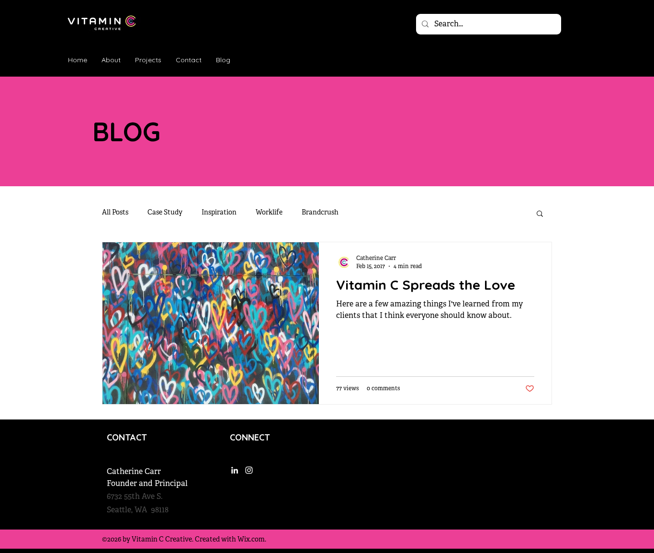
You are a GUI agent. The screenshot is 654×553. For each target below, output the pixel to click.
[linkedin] (530, 60)
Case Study (164, 213)
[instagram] (544, 60)
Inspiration (219, 213)
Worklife (269, 213)
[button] (539, 214)
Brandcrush (320, 213)
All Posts (115, 213)
